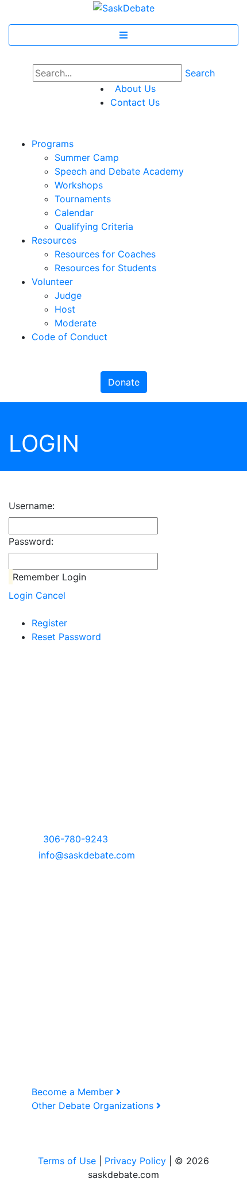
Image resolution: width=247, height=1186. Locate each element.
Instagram (39, 938)
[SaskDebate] (124, 7)
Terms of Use (67, 1160)
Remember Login (49, 577)
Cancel (50, 595)
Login (21, 595)
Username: (32, 505)
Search (200, 73)
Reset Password (66, 636)
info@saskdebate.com (86, 855)
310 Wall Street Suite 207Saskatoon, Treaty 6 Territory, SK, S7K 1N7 (73, 797)
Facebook (39, 924)
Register (49, 623)
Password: (31, 541)
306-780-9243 (75, 839)
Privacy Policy (135, 1160)
